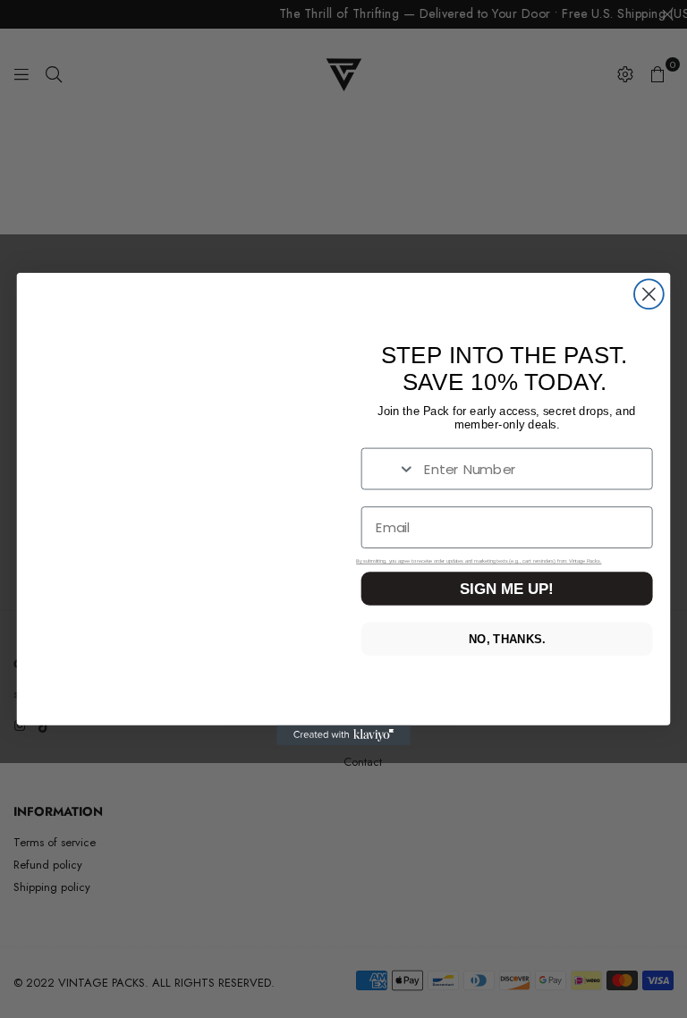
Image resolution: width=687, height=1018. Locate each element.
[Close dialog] (649, 294)
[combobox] (389, 469)
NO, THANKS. (507, 639)
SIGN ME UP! (507, 589)
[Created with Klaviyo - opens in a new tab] (343, 735)
